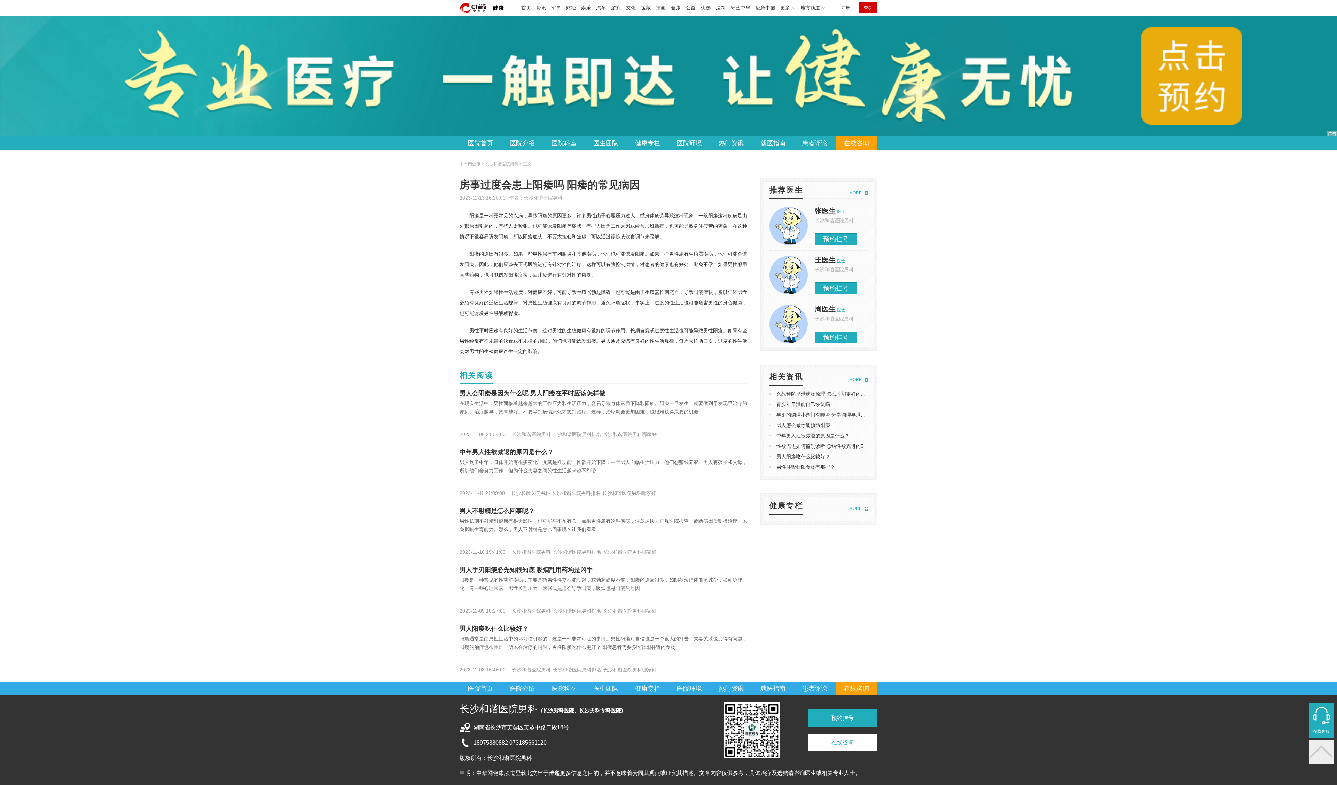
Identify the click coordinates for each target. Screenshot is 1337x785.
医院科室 (564, 143)
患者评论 (814, 143)
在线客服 (1321, 731)
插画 (661, 7)
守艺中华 (740, 7)
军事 (556, 7)
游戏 (616, 7)
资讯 (541, 7)
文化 (631, 7)
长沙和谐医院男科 (543, 198)
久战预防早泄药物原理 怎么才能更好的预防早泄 (828, 394)
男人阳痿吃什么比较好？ (494, 628)
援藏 (646, 7)
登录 (868, 7)
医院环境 (689, 143)
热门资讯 (731, 143)
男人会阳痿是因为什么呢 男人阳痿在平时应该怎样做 (532, 393)
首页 (526, 7)
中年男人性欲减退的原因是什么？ (507, 452)
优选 (706, 7)
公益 (691, 7)
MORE (855, 193)
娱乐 (586, 7)
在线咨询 (856, 143)
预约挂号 (836, 239)
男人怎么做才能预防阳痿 (803, 425)
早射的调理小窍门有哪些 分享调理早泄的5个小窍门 (832, 415)
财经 (571, 7)
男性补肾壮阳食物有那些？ (805, 467)
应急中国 (765, 7)
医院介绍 (522, 143)
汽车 (601, 7)
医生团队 (605, 143)
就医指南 (772, 143)
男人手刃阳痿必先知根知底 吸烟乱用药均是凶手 (526, 569)
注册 (846, 7)
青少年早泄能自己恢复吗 (803, 404)
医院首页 (480, 143)
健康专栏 (647, 143)
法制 (721, 7)
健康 (498, 8)
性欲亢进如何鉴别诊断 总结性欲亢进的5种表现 (827, 446)
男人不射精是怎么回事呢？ (497, 510)
